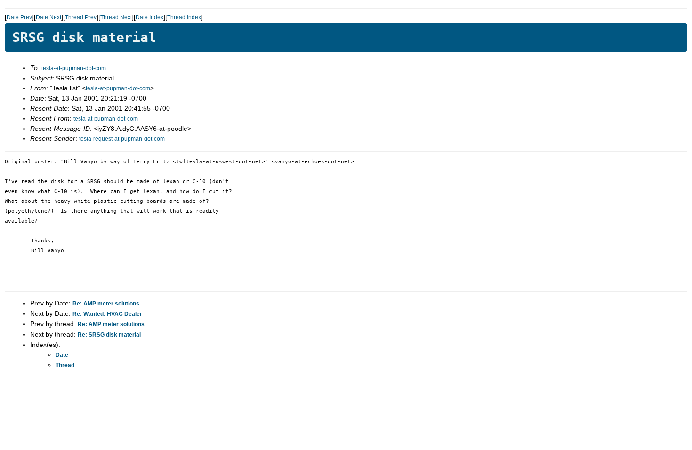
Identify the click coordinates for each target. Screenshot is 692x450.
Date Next (48, 17)
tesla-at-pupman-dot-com (73, 68)
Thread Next (116, 17)
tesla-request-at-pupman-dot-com (122, 139)
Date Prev (19, 17)
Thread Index (184, 17)
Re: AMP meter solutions (105, 303)
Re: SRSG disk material (109, 334)
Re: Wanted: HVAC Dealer (107, 314)
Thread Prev (81, 17)
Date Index (149, 17)
